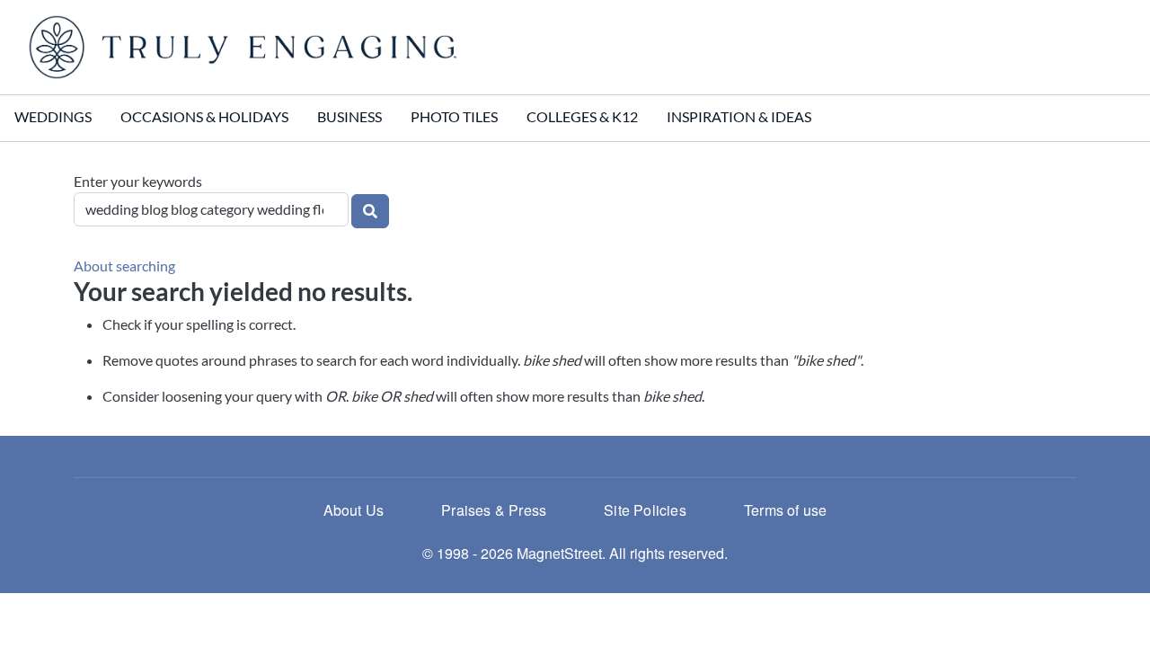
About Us (354, 510)
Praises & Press (493, 510)
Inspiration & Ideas (739, 116)
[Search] (370, 211)
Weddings (53, 116)
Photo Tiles (454, 116)
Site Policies (645, 510)
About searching (124, 265)
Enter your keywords (138, 181)
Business (349, 116)
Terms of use (785, 510)
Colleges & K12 (582, 116)
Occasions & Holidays (204, 116)
